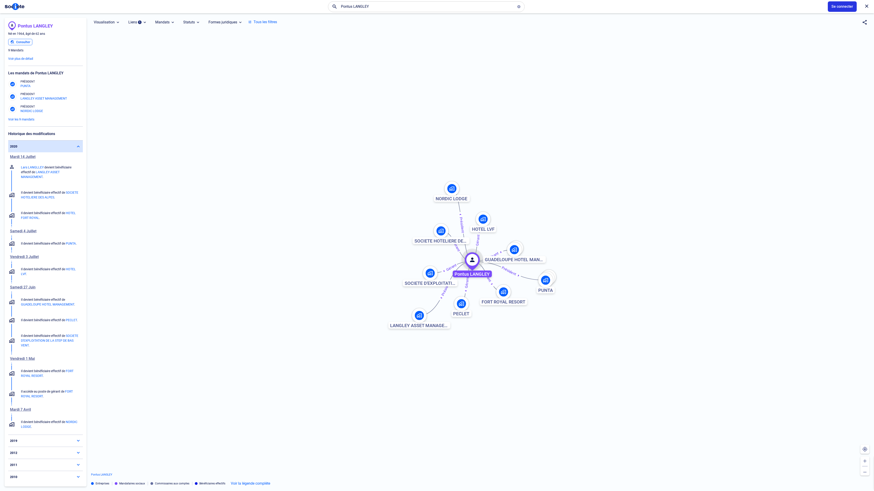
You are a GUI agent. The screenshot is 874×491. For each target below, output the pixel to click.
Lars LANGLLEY (32, 167)
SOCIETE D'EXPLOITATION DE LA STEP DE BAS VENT (49, 340)
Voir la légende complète (250, 483)
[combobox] (426, 6)
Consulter (23, 42)
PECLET (71, 320)
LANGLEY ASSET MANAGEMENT (43, 98)
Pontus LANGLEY (35, 26)
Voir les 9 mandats (21, 119)
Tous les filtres (265, 22)
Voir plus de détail (20, 58)
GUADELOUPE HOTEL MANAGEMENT (47, 304)
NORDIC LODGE (31, 111)
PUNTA (25, 86)
